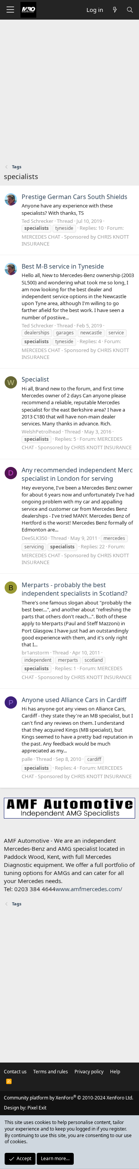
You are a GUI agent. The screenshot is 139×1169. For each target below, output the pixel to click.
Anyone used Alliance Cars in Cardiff (74, 700)
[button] (10, 10)
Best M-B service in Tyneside (63, 266)
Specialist (35, 379)
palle (27, 759)
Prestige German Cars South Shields (74, 197)
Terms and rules (50, 1071)
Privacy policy (89, 1071)
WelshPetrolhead (41, 431)
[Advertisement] (69, 92)
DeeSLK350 (34, 538)
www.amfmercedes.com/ (89, 889)
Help (115, 1071)
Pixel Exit (36, 1107)
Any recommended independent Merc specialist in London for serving (77, 474)
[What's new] (114, 10)
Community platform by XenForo (68, 1097)
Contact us (15, 1071)
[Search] (129, 10)
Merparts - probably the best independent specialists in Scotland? (74, 589)
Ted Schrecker (37, 221)
